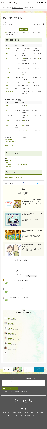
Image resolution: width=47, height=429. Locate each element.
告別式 (23, 125)
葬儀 (6, 32)
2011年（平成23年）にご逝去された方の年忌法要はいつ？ (20, 280)
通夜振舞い (8, 120)
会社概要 (8, 415)
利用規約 (21, 415)
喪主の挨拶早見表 (10, 166)
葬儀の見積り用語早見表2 (11, 139)
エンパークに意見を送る (11, 388)
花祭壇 (7, 53)
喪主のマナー (6, 22)
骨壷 (7, 82)
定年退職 (4, 412)
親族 (28, 115)
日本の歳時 (9, 7)
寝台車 (7, 105)
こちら (24, 391)
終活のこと (21, 7)
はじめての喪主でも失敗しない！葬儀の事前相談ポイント (32, 245)
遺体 (24, 58)
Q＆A (38, 7)
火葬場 (37, 58)
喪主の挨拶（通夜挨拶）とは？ (13, 158)
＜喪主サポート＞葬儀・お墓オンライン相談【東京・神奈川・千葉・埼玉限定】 (32, 214)
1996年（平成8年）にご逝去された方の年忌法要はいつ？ (20, 288)
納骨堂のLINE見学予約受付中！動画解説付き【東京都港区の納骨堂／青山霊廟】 (32, 200)
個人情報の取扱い (27, 415)
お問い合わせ (35, 415)
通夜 (24, 120)
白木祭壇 (8, 48)
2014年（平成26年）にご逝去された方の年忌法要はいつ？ (20, 297)
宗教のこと (26, 7)
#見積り (17, 177)
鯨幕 (7, 85)
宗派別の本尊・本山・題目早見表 (13, 141)
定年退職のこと (3, 7)
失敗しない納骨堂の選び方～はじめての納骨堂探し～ (32, 231)
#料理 (21, 177)
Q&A (37, 412)
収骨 (29, 82)
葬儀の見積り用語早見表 (12, 160)
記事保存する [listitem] (24, 29)
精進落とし (8, 125)
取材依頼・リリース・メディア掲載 (19, 418)
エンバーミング (9, 91)
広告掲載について (29, 418)
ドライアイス (9, 63)
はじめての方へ (15, 415)
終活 (9, 412)
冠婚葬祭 (20, 412)
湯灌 (7, 88)
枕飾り (7, 77)
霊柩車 (7, 110)
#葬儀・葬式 (8, 177)
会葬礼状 (8, 162)
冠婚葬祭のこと (14, 7)
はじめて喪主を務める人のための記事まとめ (16, 164)
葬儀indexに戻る (9, 145)
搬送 (27, 105)
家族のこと (32, 7)
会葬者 (26, 130)
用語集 (41, 412)
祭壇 (30, 48)
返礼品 (7, 130)
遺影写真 (8, 68)
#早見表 (13, 177)
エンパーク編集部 (37, 24)
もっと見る (23, 306)
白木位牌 (8, 72)
